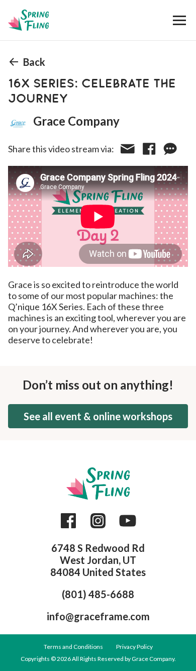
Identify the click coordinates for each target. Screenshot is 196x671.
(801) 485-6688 (98, 594)
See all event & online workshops (98, 416)
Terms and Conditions (73, 646)
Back (34, 62)
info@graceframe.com (98, 616)
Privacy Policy (134, 646)
